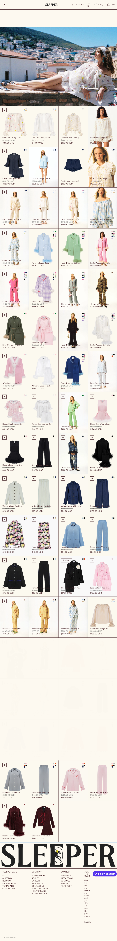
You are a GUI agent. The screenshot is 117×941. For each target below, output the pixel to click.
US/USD (80, 5)
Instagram (67, 878)
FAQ (4, 875)
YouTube (65, 881)
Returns (7, 881)
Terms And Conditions (8, 887)
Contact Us (38, 886)
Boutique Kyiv (39, 893)
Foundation (38, 875)
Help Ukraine (39, 891)
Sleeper (12, 937)
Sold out (66, 560)
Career (36, 881)
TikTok (64, 883)
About (35, 878)
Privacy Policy (10, 883)
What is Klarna (40, 888)
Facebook (66, 875)
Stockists (37, 883)
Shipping (7, 878)
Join (88, 922)
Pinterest (66, 886)
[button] (72, 5)
